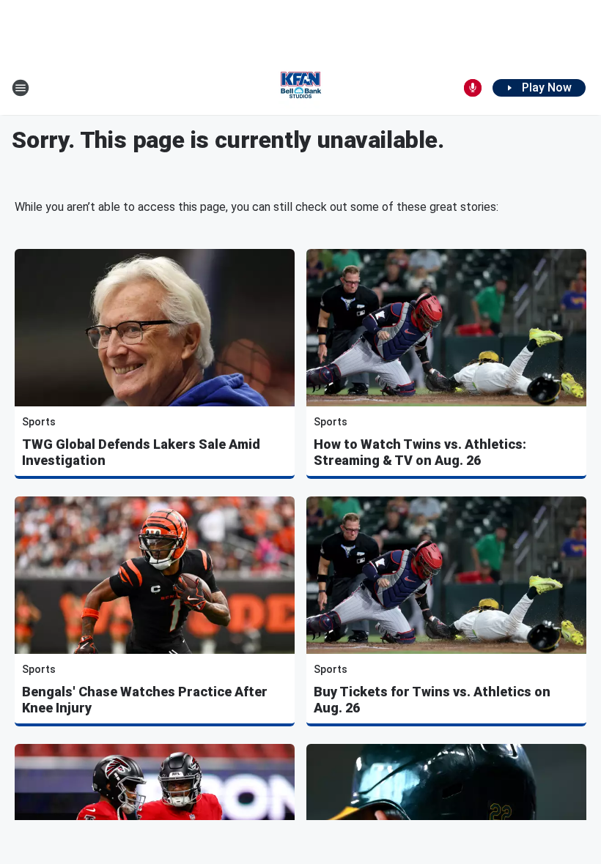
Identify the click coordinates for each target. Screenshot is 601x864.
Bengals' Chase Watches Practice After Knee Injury (145, 699)
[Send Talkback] (473, 88)
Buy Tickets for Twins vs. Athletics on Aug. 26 (432, 699)
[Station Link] (300, 87)
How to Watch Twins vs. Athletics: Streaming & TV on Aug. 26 (420, 452)
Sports (39, 422)
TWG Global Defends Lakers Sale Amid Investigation (141, 452)
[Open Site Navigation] (20, 88)
